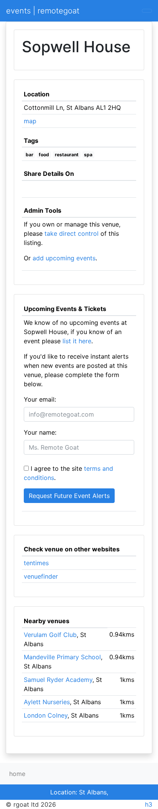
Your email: (40, 399)
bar (29, 154)
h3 (148, 804)
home (17, 774)
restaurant (67, 154)
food (44, 154)
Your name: (40, 432)
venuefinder (41, 576)
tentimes (36, 563)
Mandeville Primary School (62, 657)
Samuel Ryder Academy (58, 679)
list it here (77, 341)
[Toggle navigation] (147, 11)
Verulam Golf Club (50, 635)
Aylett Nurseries (47, 702)
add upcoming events (64, 258)
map (30, 121)
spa (88, 154)
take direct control (71, 233)
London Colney (45, 715)
